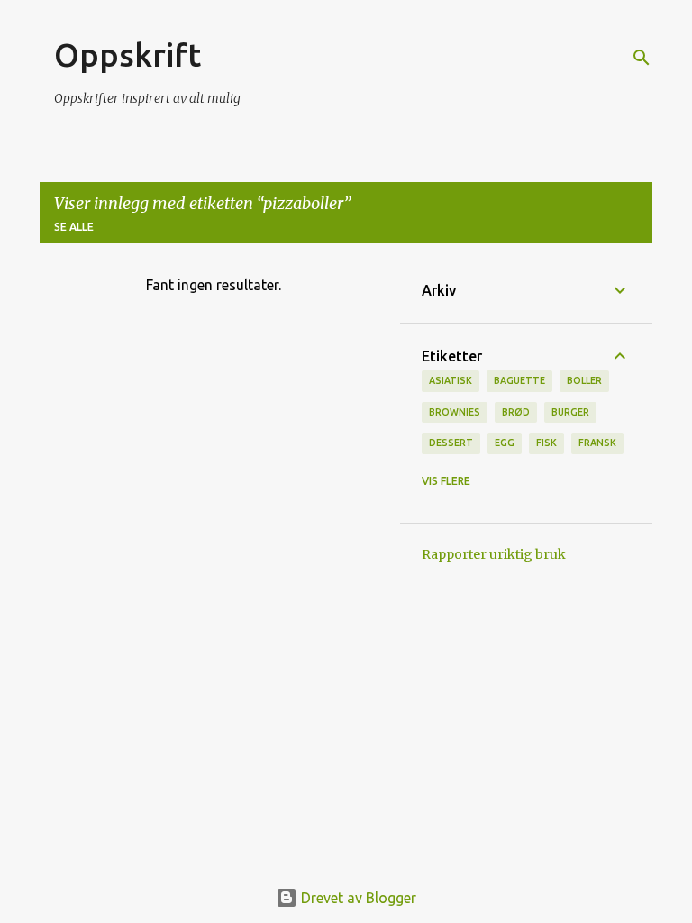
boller (584, 380)
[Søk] (641, 57)
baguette (519, 380)
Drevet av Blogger (356, 898)
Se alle (74, 227)
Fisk (546, 442)
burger (570, 412)
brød (516, 412)
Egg (504, 442)
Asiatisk (450, 380)
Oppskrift (127, 54)
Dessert (451, 442)
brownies (454, 412)
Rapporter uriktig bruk (494, 554)
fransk (597, 442)
